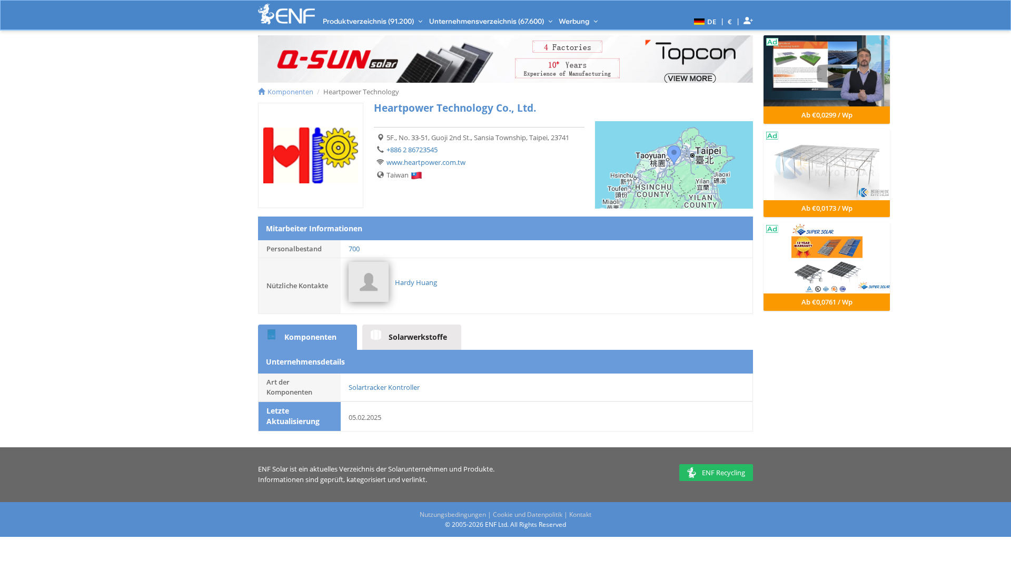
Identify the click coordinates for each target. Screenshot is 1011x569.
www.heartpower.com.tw (425, 162)
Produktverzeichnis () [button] (369, 21)
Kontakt (580, 514)
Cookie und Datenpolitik (527, 514)
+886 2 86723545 (412, 149)
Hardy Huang (416, 282)
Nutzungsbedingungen (453, 514)
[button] (703, 21)
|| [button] (730, 21)
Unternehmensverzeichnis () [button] (487, 21)
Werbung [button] (575, 21)
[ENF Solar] (286, 14)
